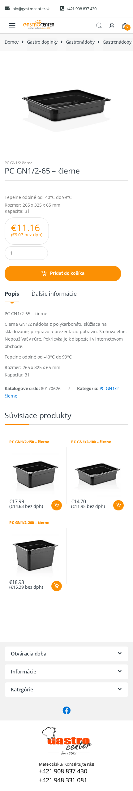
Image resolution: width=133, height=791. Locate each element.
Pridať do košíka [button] (56, 505)
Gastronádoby (80, 42)
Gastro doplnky (42, 42)
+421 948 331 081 (63, 780)
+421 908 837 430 (81, 8)
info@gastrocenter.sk (30, 8)
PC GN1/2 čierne (18, 163)
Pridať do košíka (67, 273)
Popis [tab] (12, 294)
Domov (12, 42)
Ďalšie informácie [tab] (54, 294)
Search (99, 25)
